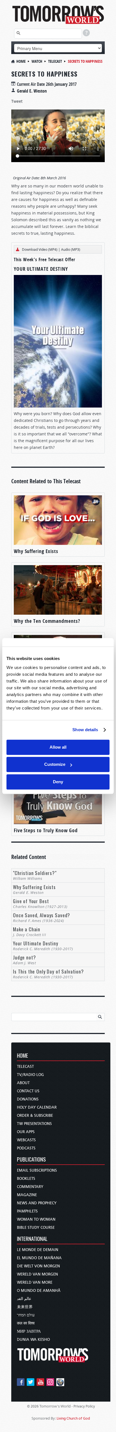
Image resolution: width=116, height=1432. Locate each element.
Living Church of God (73, 1418)
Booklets (26, 1178)
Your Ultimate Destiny (41, 268)
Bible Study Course (36, 1227)
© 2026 (33, 1406)
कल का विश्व (26, 1323)
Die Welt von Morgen (38, 1266)
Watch (37, 61)
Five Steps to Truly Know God (46, 830)
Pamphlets (27, 1211)
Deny (58, 781)
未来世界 (25, 1307)
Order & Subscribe (35, 1115)
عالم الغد (24, 1298)
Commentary (30, 1186)
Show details (85, 729)
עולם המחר (26, 1315)
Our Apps (26, 1131)
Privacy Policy (84, 1406)
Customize (54, 764)
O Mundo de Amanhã (39, 1290)
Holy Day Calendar (37, 1107)
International (32, 1239)
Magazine (27, 1194)
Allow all (58, 747)
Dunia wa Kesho (33, 1339)
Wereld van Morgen (37, 1274)
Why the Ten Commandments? (47, 621)
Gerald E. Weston (32, 91)
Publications (31, 1159)
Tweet (17, 101)
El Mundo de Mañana (39, 1258)
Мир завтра (29, 1331)
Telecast (55, 61)
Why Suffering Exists (36, 551)
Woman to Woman (36, 1219)
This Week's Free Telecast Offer (44, 259)
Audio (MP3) (70, 249)
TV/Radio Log (30, 1074)
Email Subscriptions (37, 1170)
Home (21, 61)
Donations (28, 1099)
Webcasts (26, 1140)
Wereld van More (34, 1282)
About (23, 1082)
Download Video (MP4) (39, 249)
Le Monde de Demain (37, 1249)
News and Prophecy (37, 1203)
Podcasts (26, 1148)
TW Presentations (34, 1123)
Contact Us (28, 1091)
